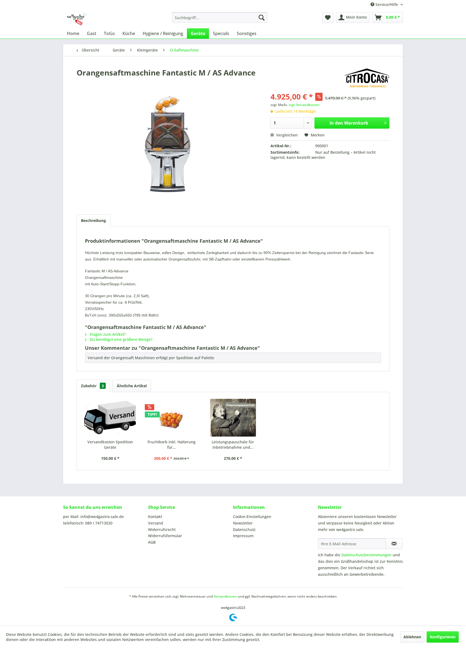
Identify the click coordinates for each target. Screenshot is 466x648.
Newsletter (243, 523)
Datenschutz (244, 529)
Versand (155, 523)
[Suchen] (261, 17)
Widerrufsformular (165, 535)
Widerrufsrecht (162, 529)
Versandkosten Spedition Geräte (110, 444)
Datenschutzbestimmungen (366, 554)
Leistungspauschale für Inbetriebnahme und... (233, 444)
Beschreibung (93, 220)
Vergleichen (286, 135)
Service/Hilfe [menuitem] (386, 4)
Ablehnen (412, 636)
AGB (152, 542)
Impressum (243, 535)
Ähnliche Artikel (132, 385)
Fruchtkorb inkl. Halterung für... (172, 444)
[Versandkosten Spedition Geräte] (110, 418)
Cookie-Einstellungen (252, 516)
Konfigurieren (442, 636)
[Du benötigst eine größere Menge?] (366, 77)
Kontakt (155, 516)
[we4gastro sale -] (76, 19)
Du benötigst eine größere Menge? (120, 339)
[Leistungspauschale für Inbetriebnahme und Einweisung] (233, 418)
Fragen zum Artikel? (107, 334)
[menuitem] (219, 17)
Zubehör (92, 385)
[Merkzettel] (328, 17)
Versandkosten (225, 596)
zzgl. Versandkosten (304, 104)
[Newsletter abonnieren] (394, 543)
